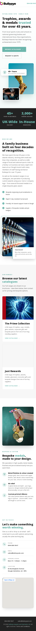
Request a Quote (12, 56)
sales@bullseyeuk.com (16, 553)
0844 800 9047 (31, 3)
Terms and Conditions (23, 626)
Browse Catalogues (14, 49)
